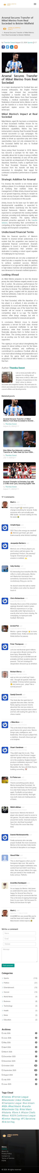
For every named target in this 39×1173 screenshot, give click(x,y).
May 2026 (7, 1043)
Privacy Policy (7, 1154)
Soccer (6, 992)
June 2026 (7, 1038)
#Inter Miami (26, 1109)
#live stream (28, 1103)
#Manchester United (11, 1100)
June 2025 (7, 1084)
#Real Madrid (14, 1106)
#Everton (6, 1118)
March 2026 (7, 1052)
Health (6, 1011)
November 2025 (9, 1061)
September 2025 (9, 1070)
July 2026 (6, 1033)
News (6, 1015)
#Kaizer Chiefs (28, 1112)
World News (8, 997)
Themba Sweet (9, 42)
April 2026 (7, 1047)
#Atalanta (6, 1112)
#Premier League (20, 1097)
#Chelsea (6, 1097)
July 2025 (6, 1080)
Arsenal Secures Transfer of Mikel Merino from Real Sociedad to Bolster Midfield (18, 421)
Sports (29, 42)
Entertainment (9, 987)
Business (7, 1001)
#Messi (5, 1115)
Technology (8, 1006)
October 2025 (8, 1066)
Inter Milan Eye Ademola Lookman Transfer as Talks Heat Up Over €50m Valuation (18, 452)
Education (7, 1020)
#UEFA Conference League (23, 1115)
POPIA (4, 1161)
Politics (6, 983)
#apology (15, 1118)
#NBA (4, 1106)
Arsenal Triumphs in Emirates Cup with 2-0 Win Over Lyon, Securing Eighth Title (19, 483)
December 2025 (9, 1056)
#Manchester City (10, 1109)
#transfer (26, 1106)
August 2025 (8, 1075)
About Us (5, 1151)
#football (26, 1100)
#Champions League (12, 1103)
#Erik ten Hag (8, 1122)
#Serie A (16, 1112)
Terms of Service (8, 1158)
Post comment (8, 965)
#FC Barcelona (28, 1118)
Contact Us (6, 1156)
